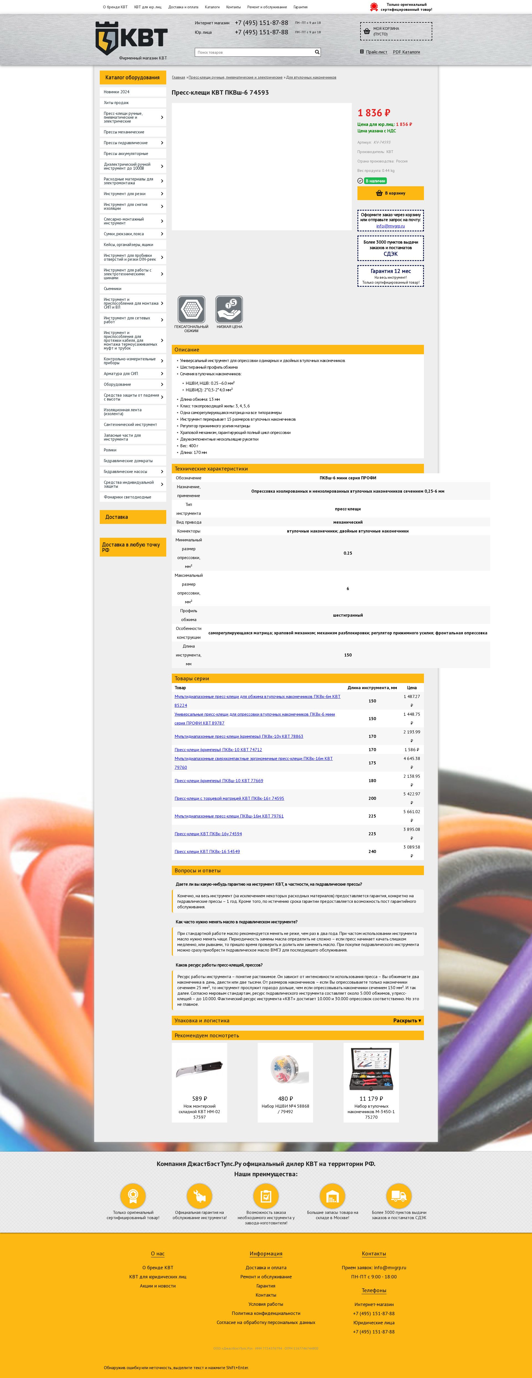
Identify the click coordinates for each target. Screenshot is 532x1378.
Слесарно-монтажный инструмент (124, 221)
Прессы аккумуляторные (126, 153)
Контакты (233, 6)
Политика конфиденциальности (266, 1313)
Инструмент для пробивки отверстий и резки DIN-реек (130, 257)
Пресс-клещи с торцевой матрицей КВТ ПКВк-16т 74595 (229, 798)
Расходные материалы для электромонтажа (128, 180)
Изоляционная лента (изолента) (123, 411)
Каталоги (212, 6)
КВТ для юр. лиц (148, 6)
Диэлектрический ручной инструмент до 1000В (127, 166)
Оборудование (117, 384)
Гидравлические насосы (125, 471)
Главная (178, 77)
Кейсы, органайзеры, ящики (128, 244)
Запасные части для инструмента (122, 437)
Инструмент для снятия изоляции (125, 206)
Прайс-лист (376, 52)
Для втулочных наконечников (311, 77)
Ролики (110, 450)
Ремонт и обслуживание (267, 6)
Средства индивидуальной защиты (129, 484)
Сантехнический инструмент (130, 424)
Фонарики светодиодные (127, 497)
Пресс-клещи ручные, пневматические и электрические (123, 117)
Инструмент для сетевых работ (127, 319)
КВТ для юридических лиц (157, 1276)
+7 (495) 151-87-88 (261, 22)
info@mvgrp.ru (391, 226)
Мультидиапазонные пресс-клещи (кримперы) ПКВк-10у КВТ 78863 (239, 736)
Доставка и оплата (183, 6)
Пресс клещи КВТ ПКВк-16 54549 (207, 851)
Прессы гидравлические (126, 142)
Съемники (112, 288)
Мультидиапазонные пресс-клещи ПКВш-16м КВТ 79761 (229, 816)
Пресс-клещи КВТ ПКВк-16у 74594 (208, 833)
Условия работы (266, 1304)
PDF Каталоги (406, 52)
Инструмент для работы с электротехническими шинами (128, 273)
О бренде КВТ (115, 6)
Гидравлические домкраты (128, 460)
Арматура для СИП (121, 373)
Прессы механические (124, 132)
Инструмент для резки (124, 193)
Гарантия (301, 6)
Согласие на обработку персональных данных (266, 1322)
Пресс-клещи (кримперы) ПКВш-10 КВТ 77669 (219, 780)
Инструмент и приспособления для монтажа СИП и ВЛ (131, 303)
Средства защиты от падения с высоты (131, 397)
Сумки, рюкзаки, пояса (124, 233)
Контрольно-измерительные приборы (130, 360)
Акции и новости (158, 1286)
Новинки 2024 (116, 91)
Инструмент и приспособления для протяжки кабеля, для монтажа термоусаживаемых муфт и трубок (130, 340)
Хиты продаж (116, 102)
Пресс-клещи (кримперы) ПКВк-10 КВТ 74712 (218, 749)
